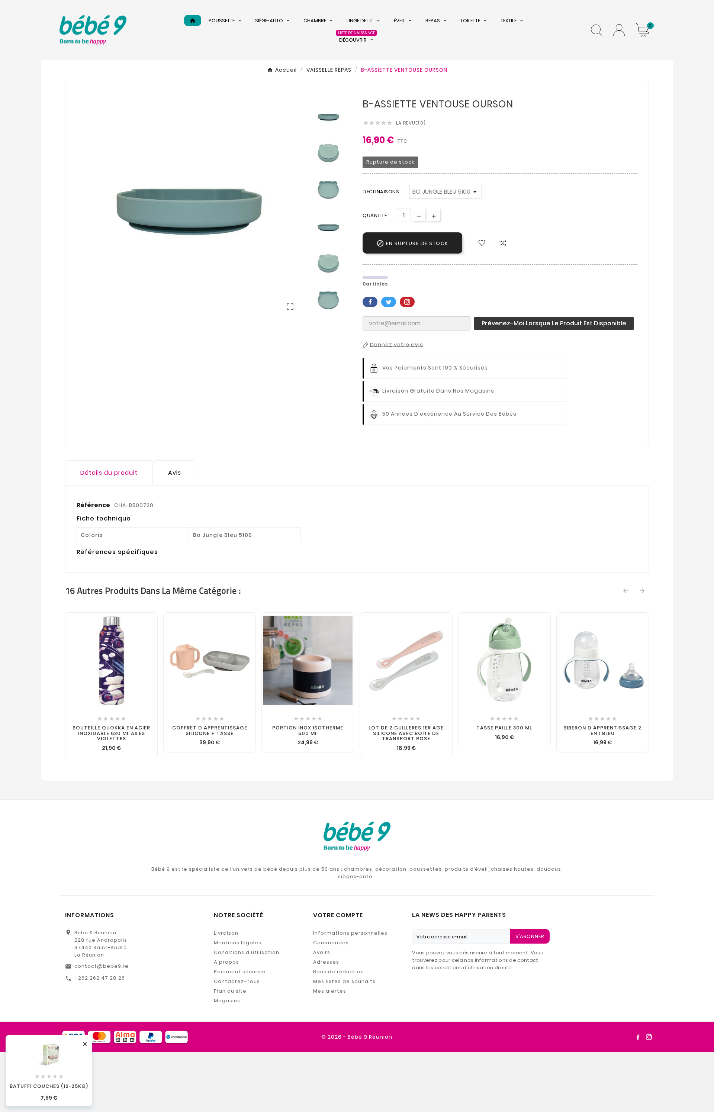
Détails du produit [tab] (109, 472)
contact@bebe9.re (101, 966)
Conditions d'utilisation (246, 952)
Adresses (326, 962)
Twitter (388, 302)
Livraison (226, 933)
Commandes (331, 942)
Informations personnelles (350, 933)
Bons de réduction (338, 971)
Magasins (227, 1000)
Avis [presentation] (174, 472)
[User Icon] (619, 30)
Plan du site (230, 991)
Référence (94, 505)
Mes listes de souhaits (344, 981)
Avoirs (321, 952)
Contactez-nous (237, 981)
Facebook (370, 302)
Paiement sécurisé (240, 971)
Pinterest (407, 302)
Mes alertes (329, 991)
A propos (226, 962)
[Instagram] (648, 1036)
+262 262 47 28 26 (99, 978)
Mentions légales (237, 942)
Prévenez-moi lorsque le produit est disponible (554, 323)
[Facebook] (637, 1036)
